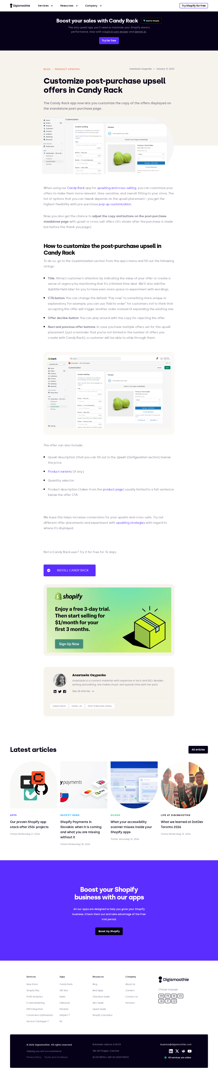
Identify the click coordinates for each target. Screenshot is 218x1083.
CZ (174, 1001)
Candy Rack (76, 188)
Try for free (109, 40)
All (61, 1021)
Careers (129, 990)
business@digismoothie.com (176, 1044)
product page (113, 489)
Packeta (64, 1009)
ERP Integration (34, 1009)
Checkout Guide (101, 997)
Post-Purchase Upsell (100, 706)
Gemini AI (140, 31)
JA (161, 1001)
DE (174, 996)
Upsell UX (76, 706)
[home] (20, 5)
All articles (198, 749)
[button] (45, 5)
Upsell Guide (99, 1009)
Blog (95, 984)
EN (161, 996)
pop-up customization (115, 204)
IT (168, 1001)
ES (180, 996)
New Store (32, 984)
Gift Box (64, 990)
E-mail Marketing (35, 1003)
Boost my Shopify (109, 931)
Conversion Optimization (39, 1015)
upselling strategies (130, 523)
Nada (62, 997)
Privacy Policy (33, 1057)
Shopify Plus (32, 990)
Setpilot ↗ (65, 1015)
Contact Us (131, 997)
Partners (130, 1003)
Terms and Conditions (56, 1057)
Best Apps (98, 990)
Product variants (60, 471)
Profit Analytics (34, 997)
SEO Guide (98, 1003)
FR (167, 996)
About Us (130, 984)
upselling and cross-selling (116, 188)
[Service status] (178, 1057)
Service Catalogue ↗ (37, 1021)
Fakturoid (64, 1003)
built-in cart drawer (116, 31)
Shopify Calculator (103, 1015)
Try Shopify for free (194, 5)
